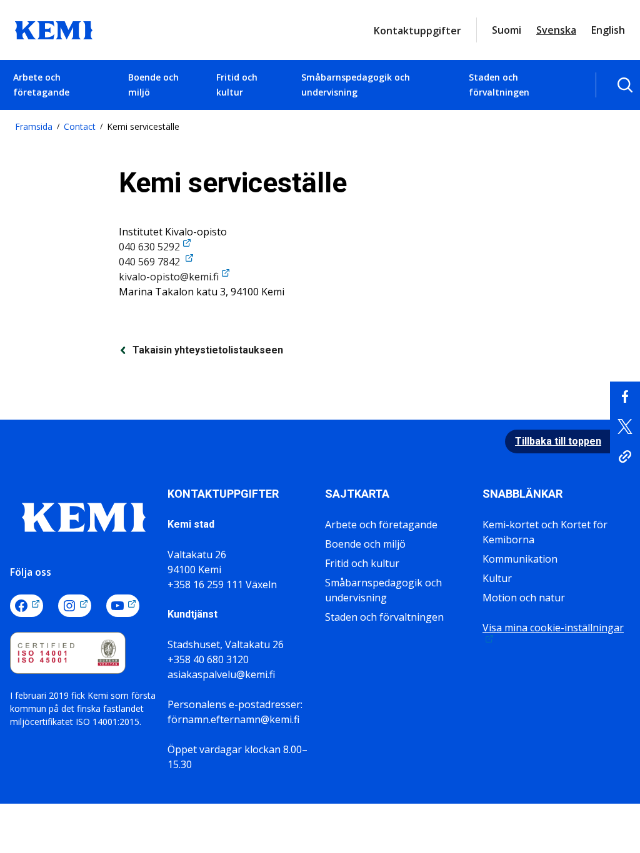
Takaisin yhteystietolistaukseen (207, 350)
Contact (80, 126)
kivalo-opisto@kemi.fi (169, 277)
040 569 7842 (150, 262)
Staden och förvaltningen (499, 84)
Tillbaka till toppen (558, 441)
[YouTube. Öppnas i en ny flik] (122, 605)
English (608, 30)
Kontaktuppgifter (417, 30)
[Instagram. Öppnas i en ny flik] (74, 605)
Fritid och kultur (237, 84)
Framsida (33, 126)
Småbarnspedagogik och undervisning (355, 84)
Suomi (506, 30)
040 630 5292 (149, 247)
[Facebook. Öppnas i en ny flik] (26, 605)
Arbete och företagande (41, 84)
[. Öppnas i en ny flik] (625, 397)
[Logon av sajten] (54, 29)
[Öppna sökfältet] (625, 84)
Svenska (556, 30)
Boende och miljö (153, 84)
